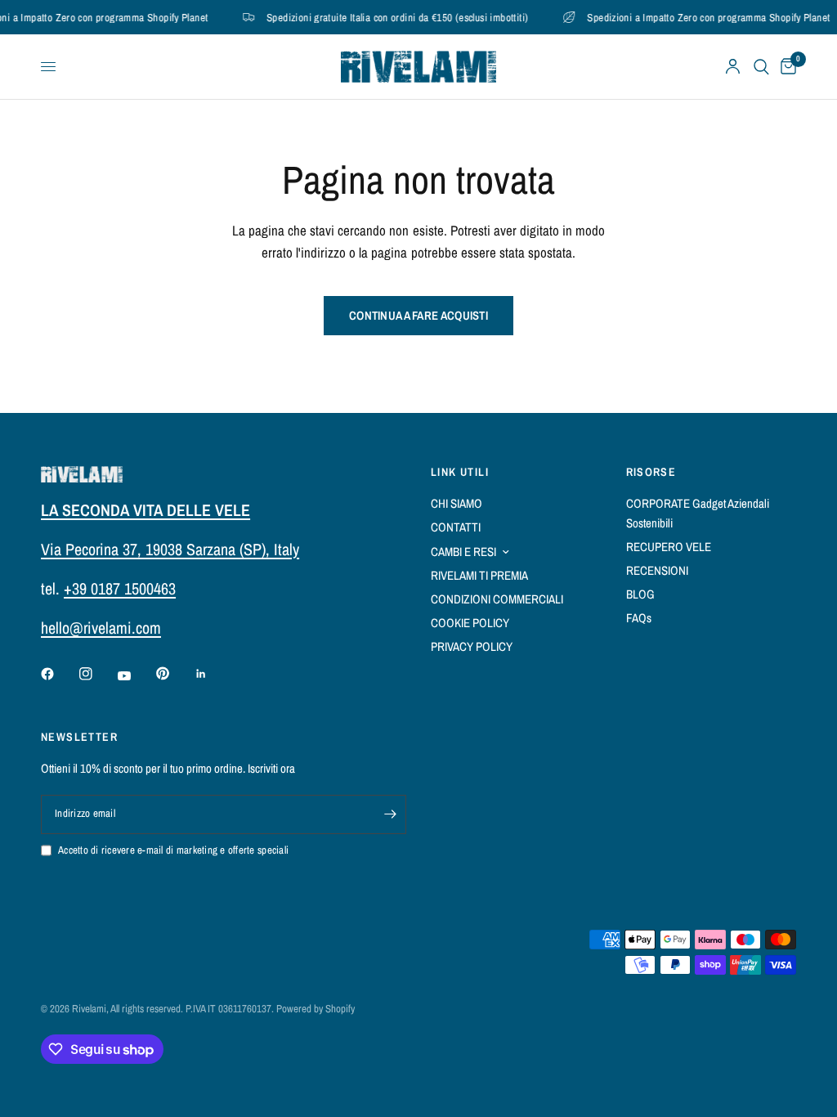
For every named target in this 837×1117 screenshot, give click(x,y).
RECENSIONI (657, 570)
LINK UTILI (460, 472)
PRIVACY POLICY (471, 646)
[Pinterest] (174, 674)
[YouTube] (136, 676)
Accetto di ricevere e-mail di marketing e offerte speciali (173, 850)
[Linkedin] (213, 674)
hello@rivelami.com (101, 628)
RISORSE (651, 472)
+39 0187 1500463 (120, 588)
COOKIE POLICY (470, 622)
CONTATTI (456, 527)
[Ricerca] (761, 66)
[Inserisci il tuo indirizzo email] (390, 814)
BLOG (640, 594)
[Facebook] (59, 674)
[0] (785, 66)
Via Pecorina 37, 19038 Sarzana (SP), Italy (170, 549)
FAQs (638, 617)
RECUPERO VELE (668, 546)
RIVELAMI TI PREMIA (479, 575)
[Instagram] (97, 674)
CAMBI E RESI (463, 551)
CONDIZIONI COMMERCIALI (497, 599)
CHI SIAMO (456, 503)
